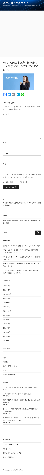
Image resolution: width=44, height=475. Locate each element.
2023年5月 (6, 290)
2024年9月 (6, 286)
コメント (6, 114)
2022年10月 (7, 294)
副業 (4, 358)
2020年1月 (6, 307)
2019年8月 (6, 319)
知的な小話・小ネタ (10, 366)
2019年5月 (6, 332)
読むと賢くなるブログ (15, 3)
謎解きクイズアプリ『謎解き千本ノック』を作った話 (21, 246)
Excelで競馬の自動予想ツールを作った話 (17, 394)
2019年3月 (6, 340)
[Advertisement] (22, 34)
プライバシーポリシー (10, 444)
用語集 (5, 362)
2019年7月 (6, 324)
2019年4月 (6, 336)
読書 (4, 370)
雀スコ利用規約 (8, 457)
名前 (5, 143)
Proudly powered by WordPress (13, 470)
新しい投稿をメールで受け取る (16, 182)
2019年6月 (6, 328)
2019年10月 (7, 311)
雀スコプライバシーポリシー (13, 453)
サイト (5, 164)
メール (6, 153)
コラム (5, 353)
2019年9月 (6, 315)
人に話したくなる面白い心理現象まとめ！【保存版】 (21, 387)
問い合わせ (7, 449)
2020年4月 (6, 302)
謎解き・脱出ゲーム (10, 374)
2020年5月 (6, 298)
